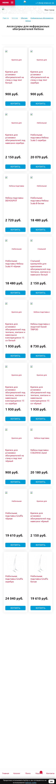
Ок (51, 781)
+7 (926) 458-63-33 (44, 3)
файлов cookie (30, 782)
